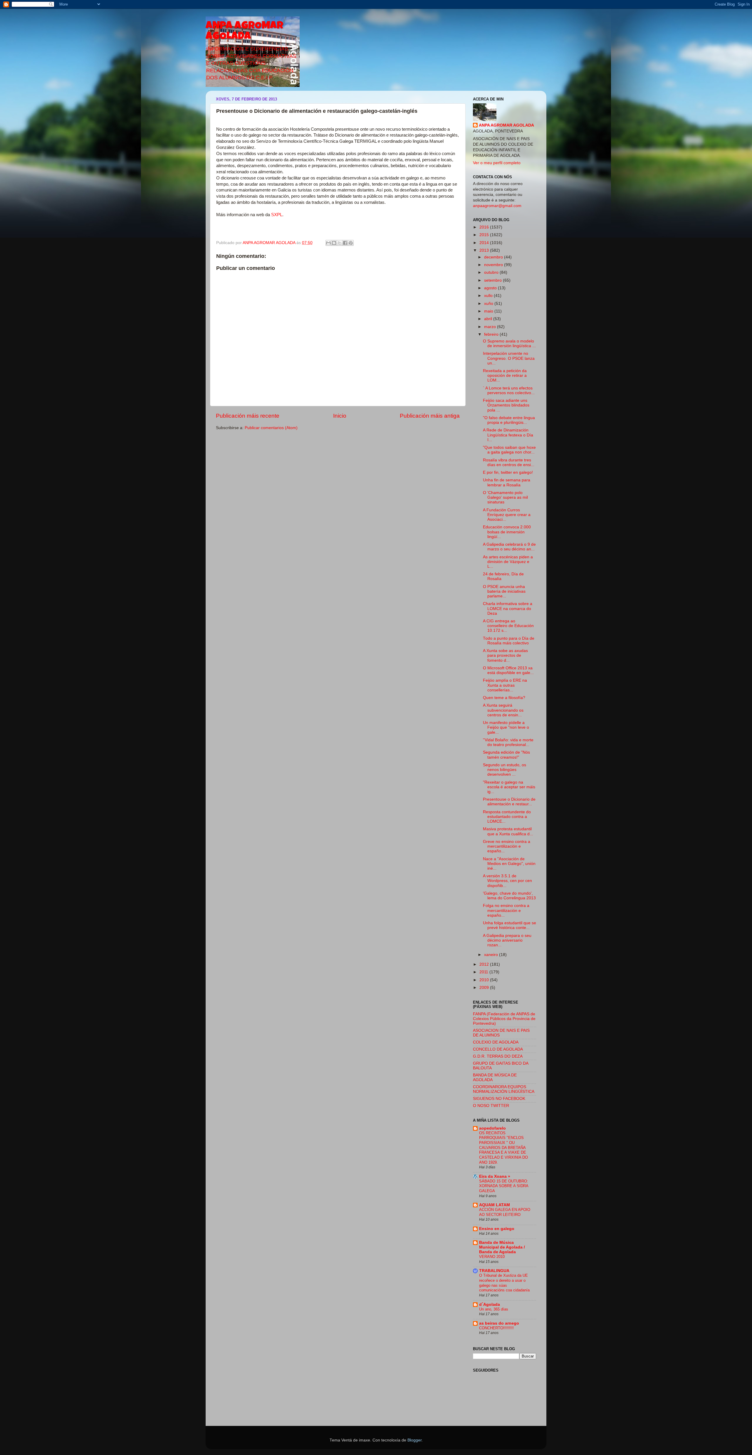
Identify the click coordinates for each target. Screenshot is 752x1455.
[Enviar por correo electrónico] (328, 243)
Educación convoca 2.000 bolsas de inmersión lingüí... (507, 532)
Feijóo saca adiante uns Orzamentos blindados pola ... (506, 405)
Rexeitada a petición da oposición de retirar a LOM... (505, 375)
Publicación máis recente (247, 416)
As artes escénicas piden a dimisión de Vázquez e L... (508, 562)
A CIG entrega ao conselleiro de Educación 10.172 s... (508, 626)
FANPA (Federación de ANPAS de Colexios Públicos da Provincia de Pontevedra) (504, 1019)
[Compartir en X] (340, 243)
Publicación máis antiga (430, 416)
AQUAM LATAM (494, 1205)
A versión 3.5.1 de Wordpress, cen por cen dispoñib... (507, 881)
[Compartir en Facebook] (345, 243)
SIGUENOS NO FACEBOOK (499, 1098)
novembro (494, 265)
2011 (484, 972)
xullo (489, 295)
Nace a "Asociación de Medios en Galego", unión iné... (509, 864)
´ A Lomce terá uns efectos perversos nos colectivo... (509, 390)
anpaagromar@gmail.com (497, 206)
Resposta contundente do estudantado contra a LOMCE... (507, 817)
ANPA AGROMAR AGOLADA (244, 31)
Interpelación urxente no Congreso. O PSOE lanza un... (509, 358)
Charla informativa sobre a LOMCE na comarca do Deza (507, 608)
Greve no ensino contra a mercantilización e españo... (506, 846)
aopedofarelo (492, 1128)
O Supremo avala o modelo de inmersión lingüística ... (509, 343)
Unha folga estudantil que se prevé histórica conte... (509, 925)
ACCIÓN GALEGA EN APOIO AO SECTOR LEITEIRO (504, 1212)
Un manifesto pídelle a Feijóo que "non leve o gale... (506, 727)
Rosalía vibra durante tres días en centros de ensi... (508, 462)
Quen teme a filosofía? (504, 697)
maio (489, 311)
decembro (494, 257)
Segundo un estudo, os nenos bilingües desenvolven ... (504, 770)
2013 (484, 250)
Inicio (339, 416)
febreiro (492, 334)
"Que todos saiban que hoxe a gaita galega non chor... (509, 449)
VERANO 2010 (492, 1256)
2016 (484, 227)
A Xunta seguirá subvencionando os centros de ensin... (503, 710)
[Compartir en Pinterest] (351, 243)
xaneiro (491, 954)
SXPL (276, 214)
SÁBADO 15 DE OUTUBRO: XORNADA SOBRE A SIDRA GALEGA (503, 1186)
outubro (492, 272)
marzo (490, 327)
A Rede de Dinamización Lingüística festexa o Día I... (508, 435)
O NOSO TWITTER (491, 1105)
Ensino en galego (496, 1228)
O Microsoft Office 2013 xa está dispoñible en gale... (508, 670)
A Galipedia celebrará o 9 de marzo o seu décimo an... (509, 546)
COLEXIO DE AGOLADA (495, 1042)
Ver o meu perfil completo (497, 163)
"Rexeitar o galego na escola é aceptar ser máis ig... (509, 787)
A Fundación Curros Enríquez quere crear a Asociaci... (507, 515)
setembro (493, 280)
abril (488, 319)
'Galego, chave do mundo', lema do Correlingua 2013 (509, 895)
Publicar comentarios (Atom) (271, 428)
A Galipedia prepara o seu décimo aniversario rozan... (507, 940)
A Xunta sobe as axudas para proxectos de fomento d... (505, 655)
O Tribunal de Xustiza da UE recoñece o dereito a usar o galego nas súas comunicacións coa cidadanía (504, 1282)
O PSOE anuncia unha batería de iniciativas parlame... (504, 591)
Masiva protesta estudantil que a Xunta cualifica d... (508, 831)
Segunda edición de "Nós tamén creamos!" (506, 754)
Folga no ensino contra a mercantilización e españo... (506, 910)
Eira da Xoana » (494, 1176)
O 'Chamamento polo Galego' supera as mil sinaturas (505, 497)
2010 (484, 980)
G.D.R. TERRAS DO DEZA (498, 1056)
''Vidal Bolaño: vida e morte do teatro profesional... (508, 742)
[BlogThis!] (334, 243)
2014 (484, 243)
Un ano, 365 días (493, 1309)
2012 (484, 964)
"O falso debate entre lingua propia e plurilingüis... (509, 420)
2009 (484, 987)
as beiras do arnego (499, 1323)
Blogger (414, 1440)
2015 (484, 235)
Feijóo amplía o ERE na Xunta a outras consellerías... (505, 685)
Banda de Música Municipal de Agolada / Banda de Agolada (502, 1247)
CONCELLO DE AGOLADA (498, 1049)
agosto (491, 288)
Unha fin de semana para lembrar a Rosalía (506, 482)
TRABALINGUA (494, 1270)
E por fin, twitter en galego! (508, 472)
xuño (489, 303)
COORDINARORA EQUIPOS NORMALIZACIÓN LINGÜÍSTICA (503, 1089)
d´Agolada (489, 1304)
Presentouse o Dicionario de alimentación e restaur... (509, 801)
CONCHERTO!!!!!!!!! (496, 1328)
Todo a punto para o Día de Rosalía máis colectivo (508, 640)
